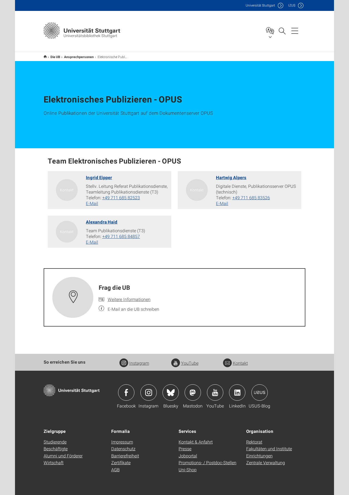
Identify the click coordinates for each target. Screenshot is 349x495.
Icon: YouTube (215, 392)
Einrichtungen (259, 455)
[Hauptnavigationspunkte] (294, 30)
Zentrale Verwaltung (265, 462)
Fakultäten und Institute (269, 448)
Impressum (122, 442)
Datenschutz (123, 448)
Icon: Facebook (126, 392)
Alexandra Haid (102, 222)
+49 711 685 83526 (251, 197)
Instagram (139, 363)
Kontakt (240, 363)
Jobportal (188, 455)
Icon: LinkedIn (237, 392)
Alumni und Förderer (63, 455)
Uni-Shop (188, 469)
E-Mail (92, 203)
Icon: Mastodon (193, 392)
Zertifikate (121, 462)
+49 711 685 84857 (121, 236)
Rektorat (254, 442)
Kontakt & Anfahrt (196, 442)
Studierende (55, 442)
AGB (115, 469)
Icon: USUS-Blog (259, 392)
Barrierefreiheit (125, 455)
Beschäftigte (56, 448)
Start (45, 56)
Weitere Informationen (129, 299)
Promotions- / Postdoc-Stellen (207, 462)
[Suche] (282, 30)
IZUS (291, 5)
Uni (260, 5)
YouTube (189, 363)
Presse (185, 448)
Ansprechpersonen (79, 57)
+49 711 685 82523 (121, 197)
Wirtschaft (54, 462)
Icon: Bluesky (171, 392)
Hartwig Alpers (231, 177)
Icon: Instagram (148, 392)
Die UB (55, 57)
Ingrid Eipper (99, 177)
